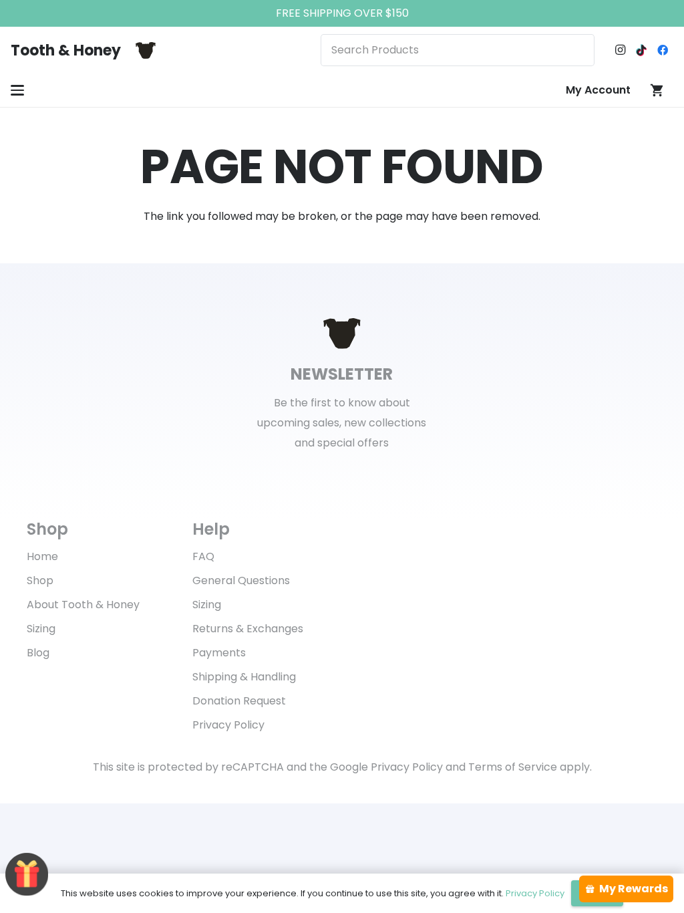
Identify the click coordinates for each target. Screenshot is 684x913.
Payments (219, 652)
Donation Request (239, 700)
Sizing (41, 628)
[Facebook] (662, 50)
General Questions (241, 580)
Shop (40, 580)
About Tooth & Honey (83, 604)
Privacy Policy (228, 725)
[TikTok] (641, 50)
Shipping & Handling (244, 676)
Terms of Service (512, 767)
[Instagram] (620, 50)
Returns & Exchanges (247, 628)
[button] (17, 90)
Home (42, 556)
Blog (38, 652)
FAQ (203, 556)
